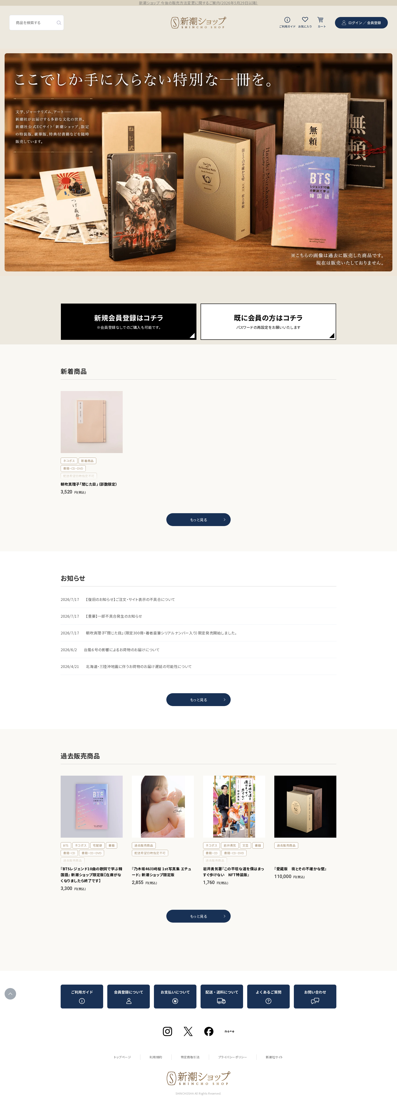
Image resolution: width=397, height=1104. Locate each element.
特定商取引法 (190, 1057)
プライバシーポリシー (232, 1057)
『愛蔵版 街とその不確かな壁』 (300, 868)
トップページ (122, 1057)
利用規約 (156, 1057)
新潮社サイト (274, 1057)
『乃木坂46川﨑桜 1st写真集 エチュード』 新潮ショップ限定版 (161, 871)
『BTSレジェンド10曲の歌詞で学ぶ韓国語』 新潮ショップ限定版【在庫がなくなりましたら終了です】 (91, 874)
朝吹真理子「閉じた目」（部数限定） (89, 484)
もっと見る (198, 519)
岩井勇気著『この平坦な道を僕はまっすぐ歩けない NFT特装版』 (233, 871)
